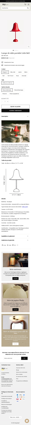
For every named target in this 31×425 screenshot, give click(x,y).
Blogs (17, 370)
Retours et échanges (6, 404)
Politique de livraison (6, 398)
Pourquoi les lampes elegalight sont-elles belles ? (6, 412)
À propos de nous (20, 367)
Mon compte (19, 374)
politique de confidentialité (5, 407)
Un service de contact (21, 376)
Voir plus (16, 278)
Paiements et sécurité (6, 396)
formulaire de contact (7, 381)
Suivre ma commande (21, 372)
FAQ (17, 378)
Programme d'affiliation (22, 381)
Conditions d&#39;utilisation (5, 401)
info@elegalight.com (7, 378)
